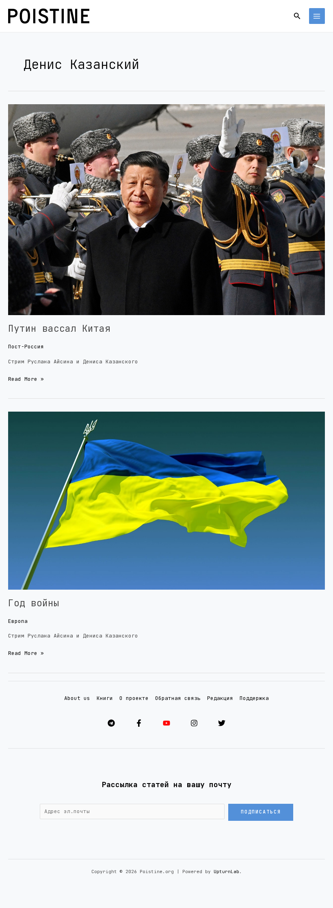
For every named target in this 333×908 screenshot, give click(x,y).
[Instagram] (194, 723)
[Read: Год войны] (166, 500)
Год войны (33, 603)
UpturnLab (226, 871)
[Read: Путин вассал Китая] (166, 209)
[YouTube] (166, 723)
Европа (18, 621)
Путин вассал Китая (59, 328)
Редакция (220, 698)
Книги (105, 698)
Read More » (26, 378)
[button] (297, 16)
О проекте (134, 698)
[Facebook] (139, 723)
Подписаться (261, 812)
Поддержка (254, 698)
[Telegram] (111, 723)
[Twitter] (221, 723)
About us (77, 698)
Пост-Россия (26, 346)
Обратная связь (178, 698)
